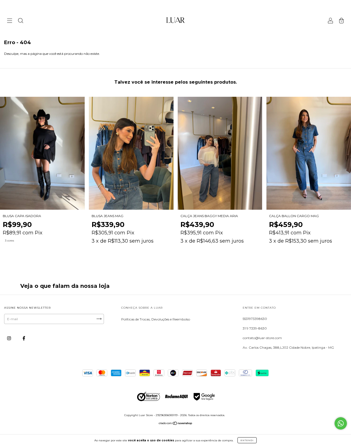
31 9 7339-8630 (255, 328)
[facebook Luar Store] (24, 338)
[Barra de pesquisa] (20, 21)
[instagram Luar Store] (9, 338)
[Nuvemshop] (175, 424)
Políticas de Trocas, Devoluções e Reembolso (155, 319)
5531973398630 (255, 319)
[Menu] (9, 21)
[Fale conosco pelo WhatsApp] (341, 423)
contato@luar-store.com (262, 338)
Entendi (247, 440)
